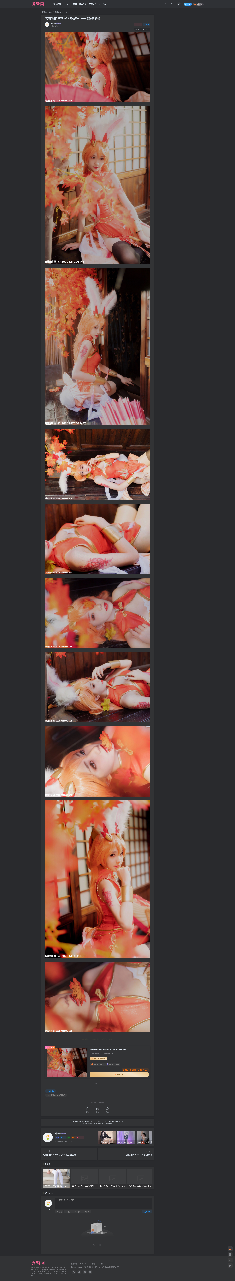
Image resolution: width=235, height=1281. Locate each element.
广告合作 (92, 1263)
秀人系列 (57, 4)
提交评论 (147, 1211)
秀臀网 (53, 23)
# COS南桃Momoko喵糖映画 (56, 1095)
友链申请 (74, 1263)
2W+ (63, 1138)
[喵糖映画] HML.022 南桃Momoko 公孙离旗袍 (72, 18)
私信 (147, 24)
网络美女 (83, 4)
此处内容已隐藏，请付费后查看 (98, 1039)
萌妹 (67, 4)
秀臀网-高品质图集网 (90, 1267)
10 (74, 1138)
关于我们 (101, 1263)
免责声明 (83, 1263)
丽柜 (75, 4)
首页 (45, 12)
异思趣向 (92, 4)
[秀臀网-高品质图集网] (38, 1262)
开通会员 (199, 4)
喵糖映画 (58, 12)
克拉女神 (102, 4)
